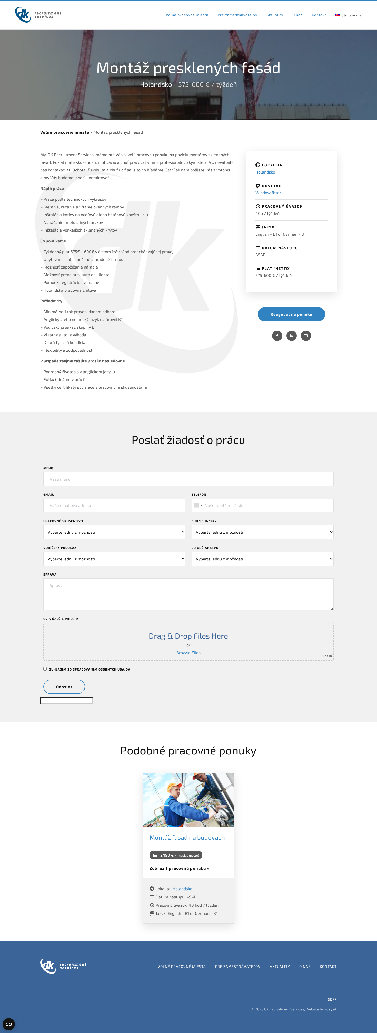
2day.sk (330, 1009)
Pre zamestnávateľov (237, 15)
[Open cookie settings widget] (9, 1024)
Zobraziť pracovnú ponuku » (179, 868)
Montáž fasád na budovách (187, 837)
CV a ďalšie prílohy (61, 618)
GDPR (332, 999)
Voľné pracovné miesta (187, 15)
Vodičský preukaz (59, 547)
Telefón (199, 494)
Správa (50, 574)
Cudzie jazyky (204, 521)
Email (48, 494)
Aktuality (274, 15)
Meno (48, 468)
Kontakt (319, 15)
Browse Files (188, 652)
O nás (297, 15)
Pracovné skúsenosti (63, 521)
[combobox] (198, 505)
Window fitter (268, 192)
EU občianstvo (205, 547)
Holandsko (156, 84)
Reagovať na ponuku (291, 314)
